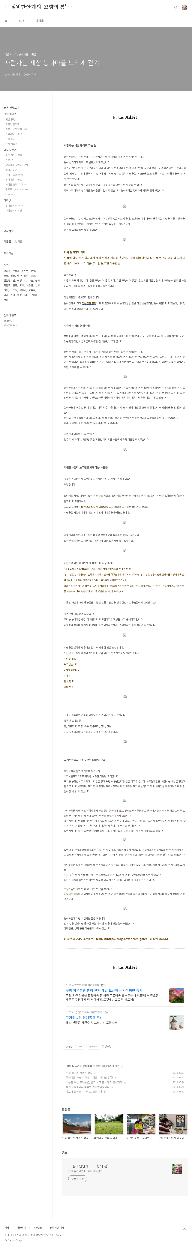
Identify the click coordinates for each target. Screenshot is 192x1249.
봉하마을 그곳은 (91, 1066)
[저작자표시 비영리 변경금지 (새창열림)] (106, 1046)
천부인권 (37, 1227)
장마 (26, 295)
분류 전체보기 (11, 107)
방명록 (39, 20)
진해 (33, 270)
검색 (176, 7)
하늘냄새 (21, 1227)
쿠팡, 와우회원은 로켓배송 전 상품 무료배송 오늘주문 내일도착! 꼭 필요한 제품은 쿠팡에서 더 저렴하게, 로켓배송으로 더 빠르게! (112, 997)
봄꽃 (37, 280)
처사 (6, 1227)
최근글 (7, 241)
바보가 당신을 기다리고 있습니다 (84, 1091)
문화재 (34, 295)
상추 (26, 275)
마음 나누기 (73, 1066)
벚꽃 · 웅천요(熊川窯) (16, 129)
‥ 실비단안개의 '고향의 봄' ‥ (38, 7)
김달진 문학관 (12, 124)
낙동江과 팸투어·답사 (16, 165)
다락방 (7, 200)
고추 (22, 285)
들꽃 (6, 275)
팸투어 (25, 270)
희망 (19, 295)
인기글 (18, 241)
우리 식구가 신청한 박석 (79, 1073)
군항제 (7, 270)
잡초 (33, 275)
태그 (21, 20)
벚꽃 (12, 275)
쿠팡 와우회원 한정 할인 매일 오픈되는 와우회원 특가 (104, 990)
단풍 (15, 285)
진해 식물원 (11, 143)
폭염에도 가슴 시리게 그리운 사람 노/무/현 (89, 1077)
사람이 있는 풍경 (14, 174)
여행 (19, 280)
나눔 (30, 280)
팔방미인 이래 (57, 1227)
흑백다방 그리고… (14, 134)
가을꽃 (7, 285)
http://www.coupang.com (82, 984)
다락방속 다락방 (13, 210)
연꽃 (37, 285)
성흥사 (23, 290)
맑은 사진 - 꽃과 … (15, 155)
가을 (12, 295)
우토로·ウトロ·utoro (16, 189)
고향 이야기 (10, 114)
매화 (19, 275)
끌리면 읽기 (11, 170)
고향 (6, 290)
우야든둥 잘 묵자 (14, 205)
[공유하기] (76, 1047)
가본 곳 (9, 160)
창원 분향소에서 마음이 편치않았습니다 (88, 1087)
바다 (6, 295)
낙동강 (13, 290)
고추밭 (31, 290)
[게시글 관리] (80, 1047)
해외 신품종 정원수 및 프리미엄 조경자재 (91, 1022)
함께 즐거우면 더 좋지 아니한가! (86, 1171)
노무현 (29, 285)
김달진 (7, 280)
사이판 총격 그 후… (15, 184)
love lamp (10, 194)
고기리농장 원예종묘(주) (83, 1017)
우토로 (16, 270)
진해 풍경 (10, 139)
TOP (185, 1229)
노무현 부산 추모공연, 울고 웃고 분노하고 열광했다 (94, 1082)
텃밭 (6, 300)
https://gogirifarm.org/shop (84, 1012)
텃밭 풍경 (10, 119)
